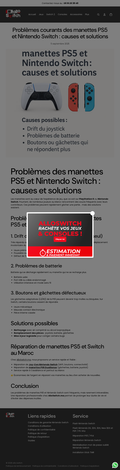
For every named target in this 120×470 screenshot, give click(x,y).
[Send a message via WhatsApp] (115, 465)
